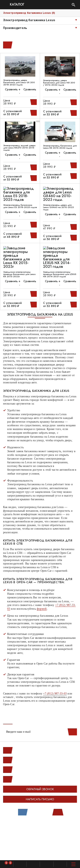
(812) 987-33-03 (24, 769)
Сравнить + (12, 89)
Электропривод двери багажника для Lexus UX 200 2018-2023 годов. (19, 82)
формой (42, 608)
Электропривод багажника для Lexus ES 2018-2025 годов (20, 206)
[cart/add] (34, 102)
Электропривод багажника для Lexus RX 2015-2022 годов (60, 147)
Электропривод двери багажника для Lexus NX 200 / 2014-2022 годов (59, 82)
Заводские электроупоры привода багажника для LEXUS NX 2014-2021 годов (59, 274)
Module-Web (48, 825)
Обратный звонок (40, 789)
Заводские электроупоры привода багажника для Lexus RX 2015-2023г (19, 274)
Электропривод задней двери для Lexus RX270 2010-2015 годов (19, 147)
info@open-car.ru (24, 779)
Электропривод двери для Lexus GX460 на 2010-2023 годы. (58, 207)
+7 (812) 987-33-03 (55, 693)
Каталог (16, 4)
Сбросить (7, 44)
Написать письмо (40, 799)
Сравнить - (27, 91)
